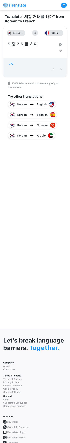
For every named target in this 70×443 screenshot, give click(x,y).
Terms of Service (12, 379)
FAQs (6, 399)
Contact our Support (14, 406)
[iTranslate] (14, 5)
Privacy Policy (11, 382)
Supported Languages (15, 402)
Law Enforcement (12, 385)
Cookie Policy (10, 388)
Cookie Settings (12, 392)
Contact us (9, 369)
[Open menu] (64, 5)
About (6, 366)
